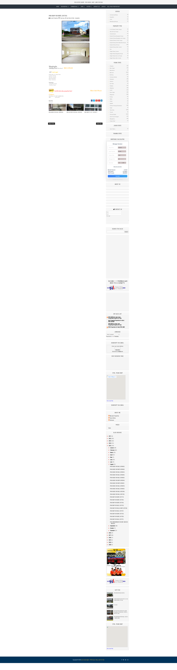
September (112, 526)
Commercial (74, 6)
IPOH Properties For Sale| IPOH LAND (116, 327)
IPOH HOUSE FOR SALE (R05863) (117, 466)
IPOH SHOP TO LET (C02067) (90, 112)
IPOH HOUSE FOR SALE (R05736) (117, 494)
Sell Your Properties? (113, 6)
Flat (110, 49)
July (111, 462)
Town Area (112, 110)
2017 (110, 535)
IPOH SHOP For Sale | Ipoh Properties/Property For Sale (114, 324)
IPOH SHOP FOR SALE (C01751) (117, 519)
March (111, 452)
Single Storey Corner (114, 51)
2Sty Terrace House (114, 31)
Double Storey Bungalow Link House (117, 38)
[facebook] (122, 660)
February (112, 450)
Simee (111, 101)
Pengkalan (112, 94)
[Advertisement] (64, 12)
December (112, 530)
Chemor (111, 81)
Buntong (111, 74)
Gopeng (111, 85)
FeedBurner (120, 351)
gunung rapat (113, 114)
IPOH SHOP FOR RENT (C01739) (117, 514)
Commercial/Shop (114, 15)
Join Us (103, 6)
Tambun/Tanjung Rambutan (116, 105)
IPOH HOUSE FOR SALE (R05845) (117, 475)
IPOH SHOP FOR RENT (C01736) (117, 500)
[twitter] (123, 660)
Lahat (111, 90)
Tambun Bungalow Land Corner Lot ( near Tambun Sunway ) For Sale (121, 599)
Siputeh (111, 103)
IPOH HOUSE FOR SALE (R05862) (117, 489)
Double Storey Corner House (116, 40)
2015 (110, 445)
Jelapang (112, 88)
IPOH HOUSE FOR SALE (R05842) (117, 477)
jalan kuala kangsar (114, 116)
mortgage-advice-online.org (117, 179)
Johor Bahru (112, 129)
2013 (110, 441)
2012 (110, 438)
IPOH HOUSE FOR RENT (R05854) (117, 480)
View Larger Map (110, 400)
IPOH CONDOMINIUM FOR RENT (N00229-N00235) (119, 522)
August (112, 464)
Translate (116, 336)
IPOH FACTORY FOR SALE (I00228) (74, 112)
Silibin (111, 99)
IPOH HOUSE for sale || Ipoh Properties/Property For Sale (114, 317)
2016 (110, 533)
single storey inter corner (115, 58)
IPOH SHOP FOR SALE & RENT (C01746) (118, 508)
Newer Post (51, 123)
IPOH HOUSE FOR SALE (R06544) (56, 112)
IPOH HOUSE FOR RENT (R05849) (117, 469)
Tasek (111, 107)
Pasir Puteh (112, 92)
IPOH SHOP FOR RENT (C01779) (117, 497)
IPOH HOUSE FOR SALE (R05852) (117, 472)
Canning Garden (113, 77)
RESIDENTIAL (64, 6)
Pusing (111, 96)
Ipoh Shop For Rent (70, 18)
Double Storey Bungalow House (116, 36)
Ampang (111, 66)
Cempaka (112, 79)
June (111, 459)
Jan (119, 162)
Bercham (112, 72)
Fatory (88, 6)
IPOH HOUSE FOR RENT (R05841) (117, 483)
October (112, 528)
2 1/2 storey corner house (115, 29)
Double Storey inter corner (116, 47)
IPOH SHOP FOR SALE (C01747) (117, 511)
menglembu (77, 18)
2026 (123, 162)
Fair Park (112, 83)
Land (82, 6)
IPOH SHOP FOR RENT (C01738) (117, 516)
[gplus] (126, 660)
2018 (110, 537)
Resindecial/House (114, 21)
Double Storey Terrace (114, 44)
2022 (110, 542)
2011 (110, 436)
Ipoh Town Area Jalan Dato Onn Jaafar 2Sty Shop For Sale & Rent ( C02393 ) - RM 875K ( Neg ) (121, 612)
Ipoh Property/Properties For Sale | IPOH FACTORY (116, 321)
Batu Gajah (112, 68)
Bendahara (112, 70)
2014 (110, 443)
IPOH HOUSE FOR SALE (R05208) (117, 491)
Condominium (113, 33)
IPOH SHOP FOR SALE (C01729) (117, 505)
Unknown (112, 420)
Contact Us (97, 6)
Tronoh (111, 112)
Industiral (112, 17)
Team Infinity (113, 418)
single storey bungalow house (116, 53)
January (112, 448)
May (111, 457)
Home (57, 6)
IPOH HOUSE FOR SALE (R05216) (119, 593)
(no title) (115, 604)
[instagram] (128, 660)
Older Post (99, 123)
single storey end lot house (116, 55)
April (111, 455)
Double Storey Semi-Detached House (118, 42)
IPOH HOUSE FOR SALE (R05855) (117, 486)
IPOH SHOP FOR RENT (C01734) (117, 502)
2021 (110, 540)
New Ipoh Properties (114, 416)
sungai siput (112, 121)
